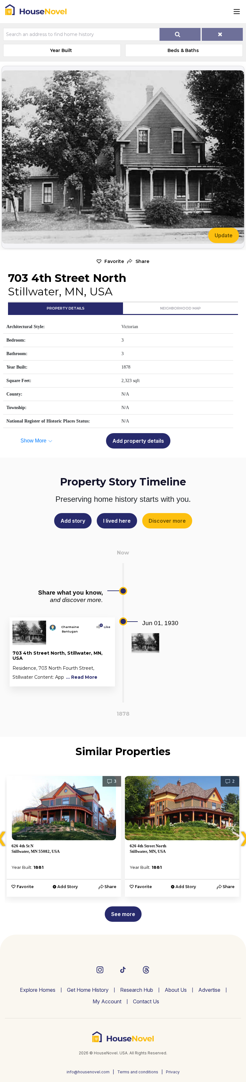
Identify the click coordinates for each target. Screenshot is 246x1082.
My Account (107, 1001)
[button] (138, 261)
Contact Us (146, 1001)
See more (123, 914)
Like (105, 627)
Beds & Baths (183, 50)
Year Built (61, 50)
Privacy (173, 1071)
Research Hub (136, 990)
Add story (73, 521)
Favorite (114, 261)
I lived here (117, 521)
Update (224, 235)
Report (102, 680)
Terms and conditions (137, 1071)
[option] (64, 836)
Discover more (167, 521)
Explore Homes (37, 990)
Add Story (67, 886)
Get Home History (88, 990)
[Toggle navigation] (237, 11)
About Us (176, 990)
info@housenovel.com (88, 1071)
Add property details (138, 441)
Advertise (209, 990)
